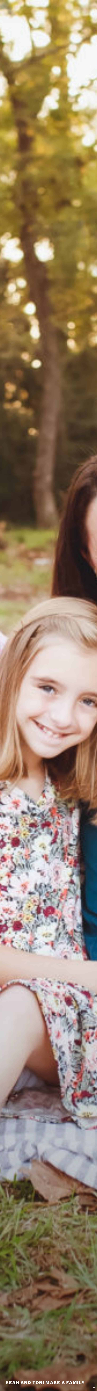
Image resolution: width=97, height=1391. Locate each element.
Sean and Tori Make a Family (45, 1382)
